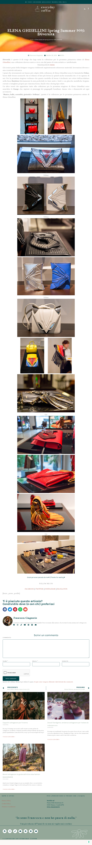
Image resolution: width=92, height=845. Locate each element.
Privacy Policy (6, 800)
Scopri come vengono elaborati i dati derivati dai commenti (53, 682)
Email (34, 661)
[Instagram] (17, 625)
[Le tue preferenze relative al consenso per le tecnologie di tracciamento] (89, 842)
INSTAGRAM (50, 589)
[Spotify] (32, 625)
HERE (52, 65)
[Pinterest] (28, 625)
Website (65, 661)
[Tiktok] (21, 625)
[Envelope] (35, 625)
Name (5, 661)
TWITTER (39, 589)
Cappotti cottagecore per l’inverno (15, 723)
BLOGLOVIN (62, 589)
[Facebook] (14, 625)
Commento (7, 637)
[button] (5, 609)
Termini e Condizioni (8, 807)
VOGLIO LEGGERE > (9, 736)
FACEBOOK (29, 589)
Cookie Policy (6, 804)
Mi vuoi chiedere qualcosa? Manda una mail (46, 2)
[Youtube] (25, 625)
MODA (62, 55)
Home (31, 39)
